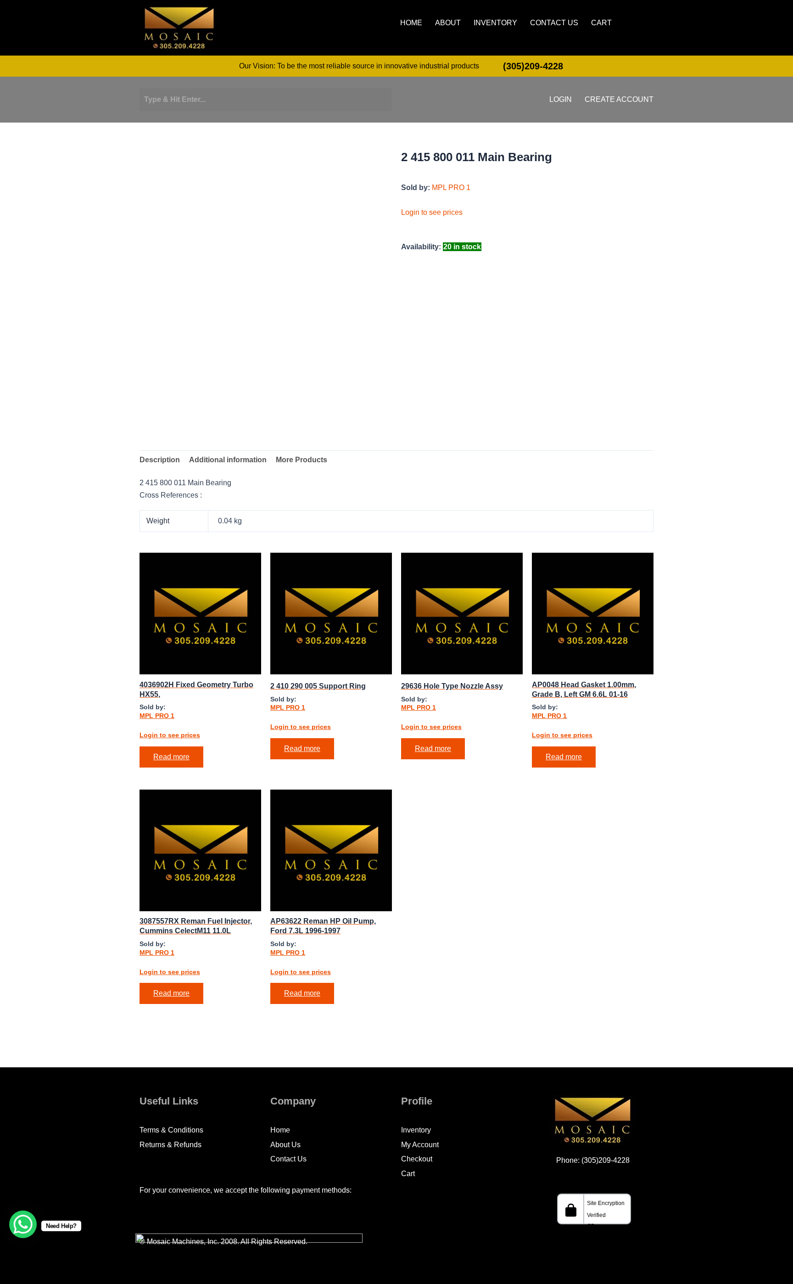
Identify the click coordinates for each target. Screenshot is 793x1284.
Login (560, 99)
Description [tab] (160, 460)
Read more (171, 757)
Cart (601, 23)
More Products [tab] (301, 460)
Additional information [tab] (228, 460)
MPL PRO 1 (451, 187)
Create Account (619, 99)
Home (411, 23)
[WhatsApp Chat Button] (23, 1224)
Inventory (495, 23)
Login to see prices (432, 212)
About (448, 23)
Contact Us (554, 23)
